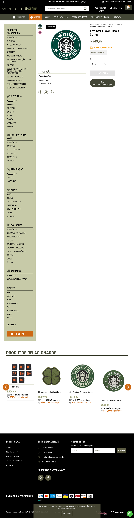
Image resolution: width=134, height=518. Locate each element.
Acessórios (12, 37)
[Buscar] (85, 8)
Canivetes (11, 108)
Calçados (15, 271)
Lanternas (11, 181)
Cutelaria (16, 96)
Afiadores (11, 105)
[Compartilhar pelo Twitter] (46, 93)
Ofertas (37, 17)
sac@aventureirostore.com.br (53, 457)
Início (92, 25)
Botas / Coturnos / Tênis (17, 279)
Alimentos (11, 41)
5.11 (8, 292)
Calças (10, 240)
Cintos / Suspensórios (16, 251)
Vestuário (16, 224)
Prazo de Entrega (79, 17)
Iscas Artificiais (14, 209)
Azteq (9, 314)
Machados (11, 123)
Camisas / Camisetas (15, 244)
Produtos (21, 17)
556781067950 (47, 448)
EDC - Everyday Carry (103, 25)
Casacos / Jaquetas (15, 248)
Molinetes (11, 216)
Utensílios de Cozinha (16, 88)
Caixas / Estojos (14, 202)
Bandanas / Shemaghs (16, 233)
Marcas (11, 287)
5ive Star (11, 296)
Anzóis (10, 194)
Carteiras (11, 146)
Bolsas (10, 198)
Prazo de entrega (12, 456)
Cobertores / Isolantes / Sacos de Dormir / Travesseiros (17, 71)
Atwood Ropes (13, 311)
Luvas (9, 259)
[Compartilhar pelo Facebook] (40, 93)
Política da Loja (61, 17)
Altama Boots (12, 303)
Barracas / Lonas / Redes (17, 48)
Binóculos (11, 52)
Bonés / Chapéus (14, 237)
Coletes (10, 255)
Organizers (12, 157)
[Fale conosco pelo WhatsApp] (130, 514)
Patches (10, 161)
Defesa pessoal (13, 150)
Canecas (10, 65)
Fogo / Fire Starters (15, 80)
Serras (10, 127)
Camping (15, 32)
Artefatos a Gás (14, 45)
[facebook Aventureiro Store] (7, 2)
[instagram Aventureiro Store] (4, 2)
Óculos (10, 262)
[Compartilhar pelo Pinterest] (52, 93)
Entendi (67, 514)
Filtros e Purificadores (16, 84)
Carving (10, 112)
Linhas (9, 213)
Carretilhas (12, 205)
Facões (10, 119)
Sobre (47, 17)
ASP (8, 307)
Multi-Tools (11, 153)
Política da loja (12, 452)
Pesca (13, 189)
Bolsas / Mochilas (14, 56)
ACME (9, 300)
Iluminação (16, 169)
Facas (9, 116)
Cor (91, 59)
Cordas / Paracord (15, 77)
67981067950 (47, 452)
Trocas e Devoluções (100, 17)
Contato (117, 17)
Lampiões (11, 178)
